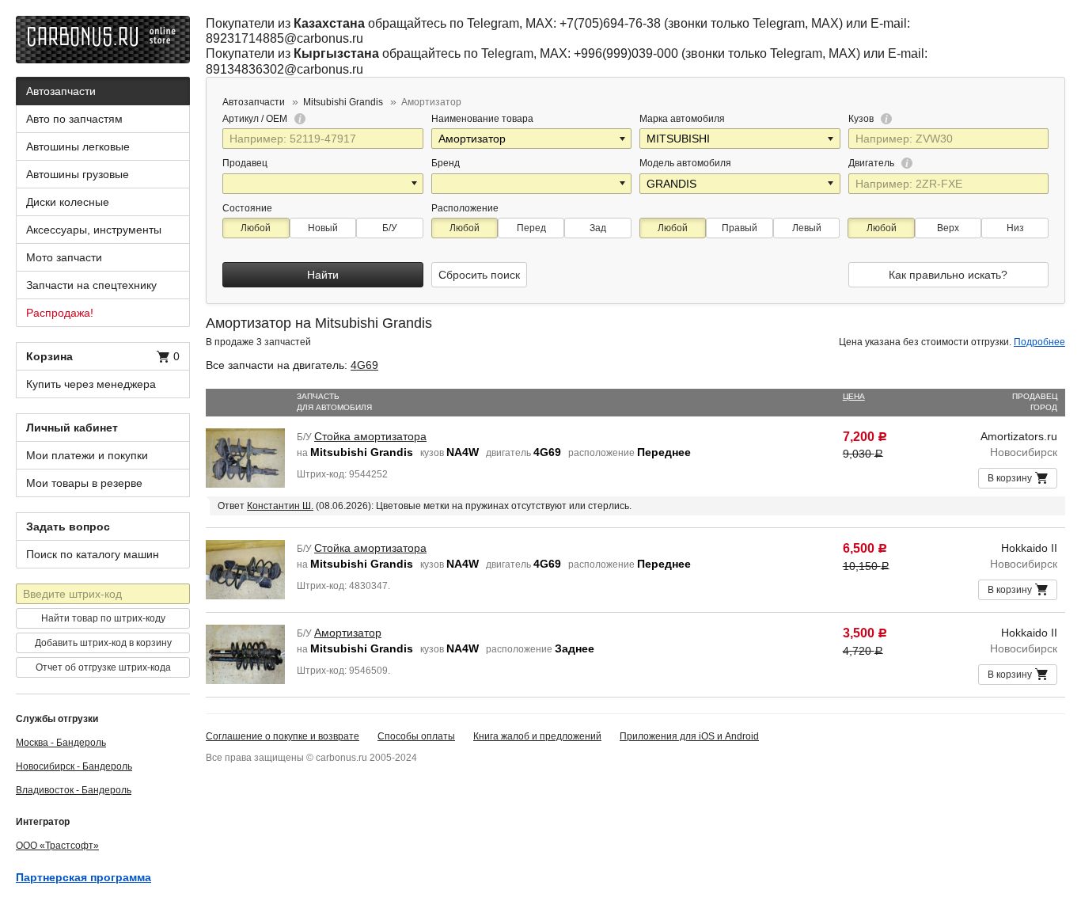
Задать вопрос (68, 526)
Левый (806, 228)
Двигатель (872, 163)
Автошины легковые (78, 146)
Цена (854, 396)
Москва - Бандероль (61, 742)
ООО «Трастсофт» (57, 845)
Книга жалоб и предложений (537, 736)
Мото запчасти (64, 257)
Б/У (389, 228)
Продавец (244, 163)
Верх (948, 228)
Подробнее (1039, 342)
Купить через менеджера (91, 384)
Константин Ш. (280, 505)
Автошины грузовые (77, 174)
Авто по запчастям (74, 118)
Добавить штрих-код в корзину (103, 642)
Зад (598, 228)
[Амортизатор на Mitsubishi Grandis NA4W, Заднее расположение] (245, 653)
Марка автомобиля (682, 118)
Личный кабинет (72, 427)
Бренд (445, 163)
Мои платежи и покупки (87, 455)
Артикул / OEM (256, 118)
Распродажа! (59, 312)
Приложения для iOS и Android (689, 736)
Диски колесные (67, 202)
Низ (1015, 228)
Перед (531, 228)
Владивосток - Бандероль (73, 790)
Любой (256, 228)
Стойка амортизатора (370, 436)
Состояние (247, 208)
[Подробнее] (297, 118)
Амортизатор (347, 632)
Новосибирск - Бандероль (74, 766)
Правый (739, 228)
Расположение (465, 208)
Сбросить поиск (479, 274)
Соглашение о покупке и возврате (282, 736)
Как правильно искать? (948, 274)
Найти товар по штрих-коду (103, 618)
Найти (323, 274)
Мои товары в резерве (84, 483)
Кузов (862, 118)
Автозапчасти (61, 91)
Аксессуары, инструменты (93, 229)
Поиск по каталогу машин (92, 554)
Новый (323, 228)
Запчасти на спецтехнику (91, 285)
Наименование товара (482, 118)
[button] (623, 138)
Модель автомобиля (685, 163)
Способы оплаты (416, 736)
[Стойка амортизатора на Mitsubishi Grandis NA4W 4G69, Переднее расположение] (245, 456)
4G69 (364, 365)
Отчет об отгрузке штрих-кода (103, 667)
